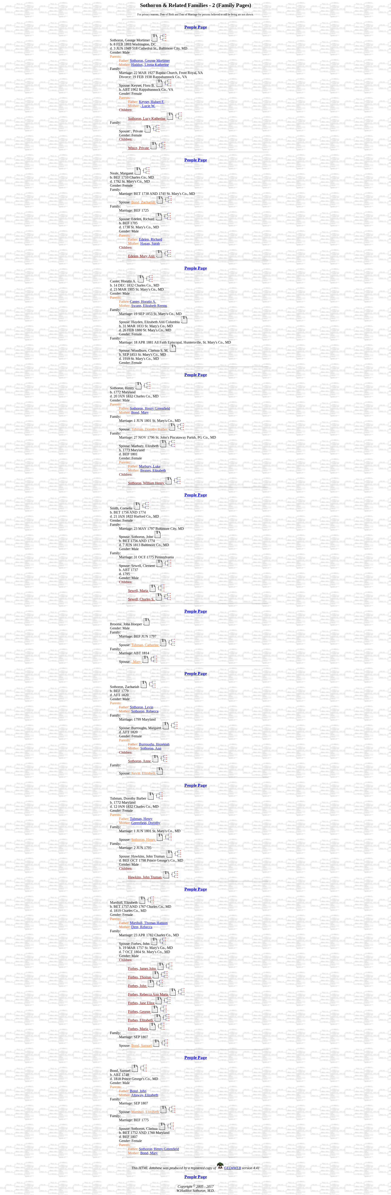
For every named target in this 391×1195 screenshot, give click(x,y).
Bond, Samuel (142, 1045)
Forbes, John (137, 986)
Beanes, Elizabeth (153, 470)
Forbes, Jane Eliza (141, 1003)
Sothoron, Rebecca (144, 711)
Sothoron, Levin (141, 707)
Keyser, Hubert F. (151, 102)
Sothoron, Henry (143, 839)
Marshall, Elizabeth (145, 1112)
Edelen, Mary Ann (141, 256)
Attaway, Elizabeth (144, 1095)
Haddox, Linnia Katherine (150, 65)
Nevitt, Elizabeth (143, 773)
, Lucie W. (147, 106)
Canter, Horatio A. (143, 302)
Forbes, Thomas (140, 977)
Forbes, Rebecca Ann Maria (148, 994)
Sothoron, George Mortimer (150, 60)
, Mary (136, 662)
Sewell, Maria (138, 591)
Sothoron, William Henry (146, 483)
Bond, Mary (140, 412)
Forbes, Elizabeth (141, 1020)
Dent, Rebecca (141, 927)
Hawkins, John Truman (145, 877)
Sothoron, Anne (140, 761)
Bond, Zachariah (143, 202)
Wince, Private (139, 148)
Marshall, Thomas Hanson (149, 923)
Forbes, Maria (138, 1029)
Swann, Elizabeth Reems (149, 306)
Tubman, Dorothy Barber (149, 429)
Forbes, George (139, 1011)
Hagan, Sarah (150, 243)
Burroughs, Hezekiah (154, 744)
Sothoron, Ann (150, 748)
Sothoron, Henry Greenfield (150, 408)
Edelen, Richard (150, 239)
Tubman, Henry (141, 819)
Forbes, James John (142, 968)
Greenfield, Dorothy (145, 823)
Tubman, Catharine (145, 645)
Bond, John (138, 1091)
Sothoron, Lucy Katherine (147, 118)
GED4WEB (232, 1168)
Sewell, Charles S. (141, 599)
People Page (195, 27)
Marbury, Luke (149, 466)
